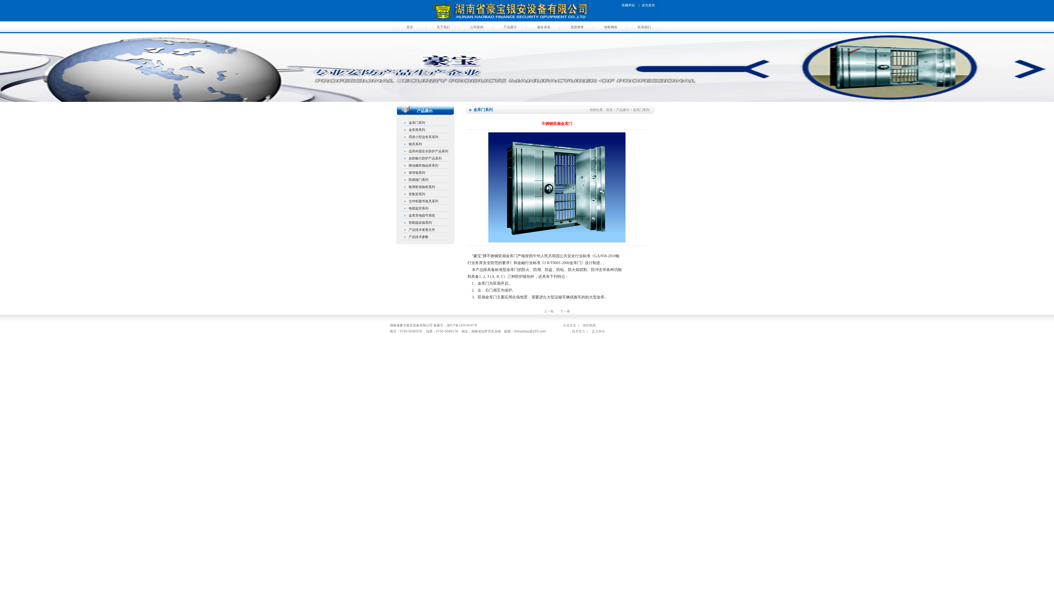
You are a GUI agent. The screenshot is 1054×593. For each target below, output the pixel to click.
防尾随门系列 (418, 180)
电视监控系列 (418, 208)
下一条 (565, 311)
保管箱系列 (417, 173)
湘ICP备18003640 (460, 325)
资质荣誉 (577, 27)
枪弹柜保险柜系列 (422, 187)
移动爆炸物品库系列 (423, 165)
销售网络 (610, 27)
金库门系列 (417, 123)
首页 (410, 27)
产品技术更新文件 (422, 230)
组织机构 (589, 325)
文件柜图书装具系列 (423, 201)
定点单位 (598, 331)
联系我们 (644, 27)
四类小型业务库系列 (423, 137)
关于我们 (443, 27)
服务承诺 (543, 27)
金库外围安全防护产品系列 (428, 151)
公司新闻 (476, 27)
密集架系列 (417, 194)
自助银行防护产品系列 (425, 158)
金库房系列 (417, 130)
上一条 (549, 311)
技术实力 (578, 331)
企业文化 (569, 325)
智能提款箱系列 (420, 223)
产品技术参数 (418, 237)
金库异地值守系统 (422, 215)
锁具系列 (415, 144)
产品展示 (510, 27)
